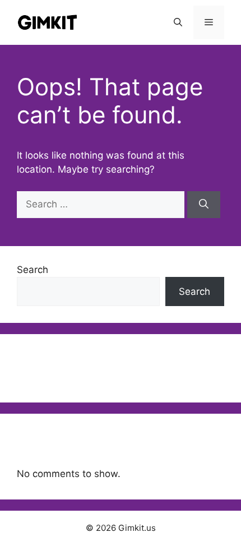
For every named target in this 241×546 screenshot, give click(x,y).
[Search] (203, 204)
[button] (178, 22)
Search (32, 269)
